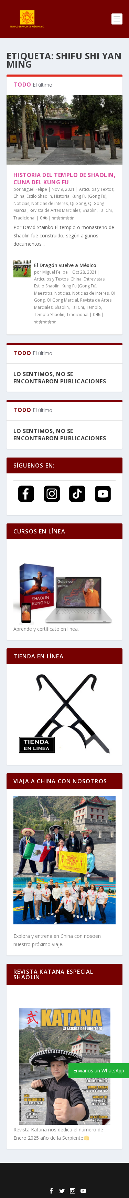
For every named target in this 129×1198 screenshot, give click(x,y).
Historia (61, 196)
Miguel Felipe (34, 189)
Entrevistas (94, 279)
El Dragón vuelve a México (66, 265)
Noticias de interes (49, 203)
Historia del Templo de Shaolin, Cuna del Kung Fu (64, 178)
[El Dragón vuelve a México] (22, 268)
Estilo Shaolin (39, 196)
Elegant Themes (58, 1172)
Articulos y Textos (96, 189)
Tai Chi (105, 210)
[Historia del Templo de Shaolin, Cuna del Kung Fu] (65, 130)
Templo (93, 307)
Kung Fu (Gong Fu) (89, 196)
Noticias (21, 203)
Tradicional (24, 218)
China (18, 196)
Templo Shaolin (49, 314)
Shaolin (90, 210)
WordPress (64, 1180)
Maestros (43, 293)
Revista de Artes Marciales (55, 210)
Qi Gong (78, 203)
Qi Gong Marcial (62, 300)
